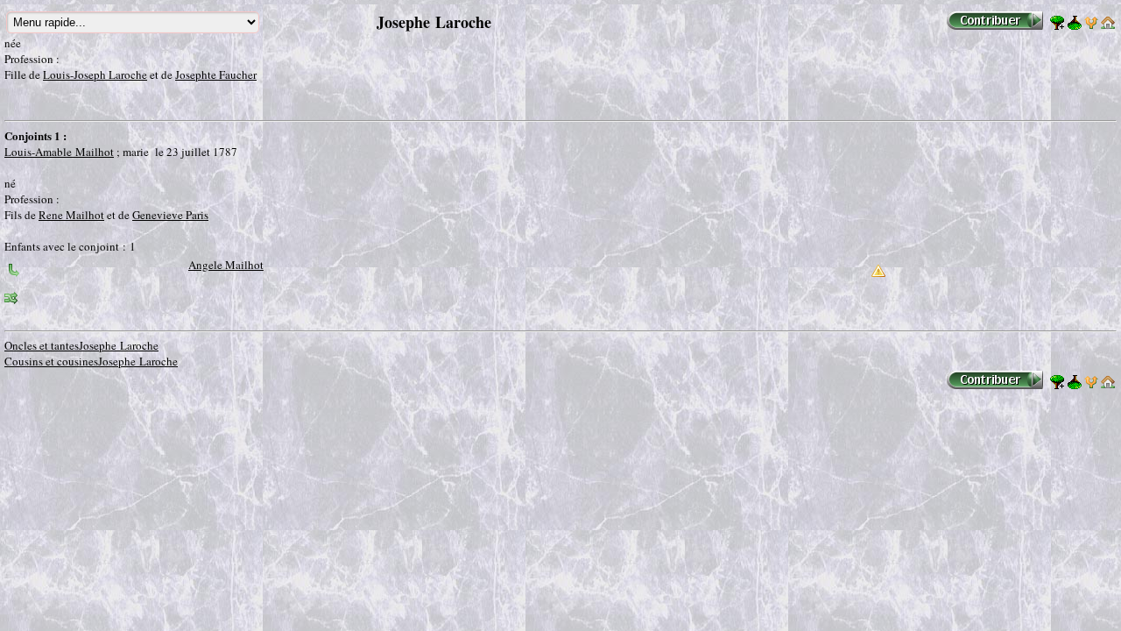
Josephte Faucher (216, 74)
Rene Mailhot (71, 215)
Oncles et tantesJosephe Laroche (81, 345)
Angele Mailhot (226, 265)
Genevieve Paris (170, 215)
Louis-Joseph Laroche (95, 74)
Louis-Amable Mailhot (59, 152)
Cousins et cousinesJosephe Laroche (91, 361)
